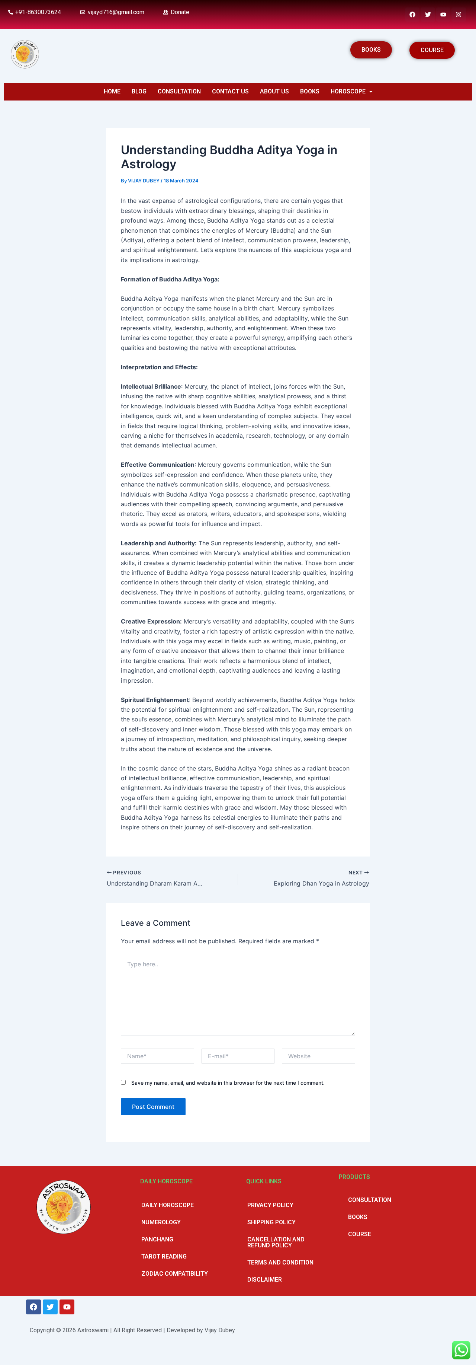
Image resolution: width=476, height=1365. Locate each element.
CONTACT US (230, 91)
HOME (112, 91)
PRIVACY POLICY (270, 1205)
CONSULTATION (179, 91)
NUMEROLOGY (161, 1222)
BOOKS (309, 91)
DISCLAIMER (264, 1279)
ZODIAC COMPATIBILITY (174, 1273)
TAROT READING (164, 1256)
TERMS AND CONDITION (280, 1262)
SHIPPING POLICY (271, 1222)
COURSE (359, 1234)
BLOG (139, 91)
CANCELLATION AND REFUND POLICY (276, 1242)
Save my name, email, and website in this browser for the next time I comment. (228, 1082)
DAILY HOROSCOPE (167, 1205)
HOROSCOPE (348, 91)
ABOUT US (274, 91)
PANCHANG (157, 1239)
